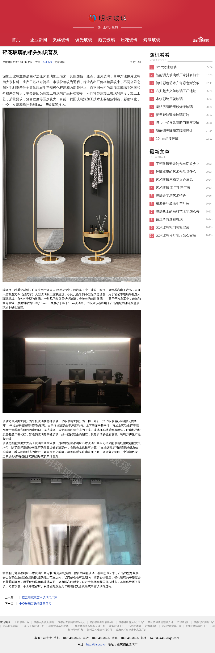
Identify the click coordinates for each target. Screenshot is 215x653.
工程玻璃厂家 (22, 622)
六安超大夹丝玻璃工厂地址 (176, 91)
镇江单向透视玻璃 (169, 219)
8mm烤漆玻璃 (166, 67)
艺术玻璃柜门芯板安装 (172, 227)
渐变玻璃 (106, 39)
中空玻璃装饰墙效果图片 (35, 603)
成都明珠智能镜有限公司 (71, 622)
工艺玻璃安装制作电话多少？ (177, 164)
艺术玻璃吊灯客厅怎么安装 (176, 235)
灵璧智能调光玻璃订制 (172, 115)
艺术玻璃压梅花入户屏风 (174, 179)
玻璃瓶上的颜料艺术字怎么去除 (177, 213)
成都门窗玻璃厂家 (204, 622)
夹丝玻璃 (61, 39)
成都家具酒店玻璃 (44, 622)
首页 (16, 39)
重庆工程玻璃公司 (34, 626)
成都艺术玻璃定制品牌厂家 (131, 629)
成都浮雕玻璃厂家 (171, 626)
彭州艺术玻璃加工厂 (197, 626)
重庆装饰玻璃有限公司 (160, 622)
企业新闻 (38, 39)
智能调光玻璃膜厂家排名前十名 (177, 76)
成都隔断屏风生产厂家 (131, 622)
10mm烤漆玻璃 (167, 138)
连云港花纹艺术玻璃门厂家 (39, 597)
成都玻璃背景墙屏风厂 (102, 622)
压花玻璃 (129, 39)
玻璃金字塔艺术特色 (171, 195)
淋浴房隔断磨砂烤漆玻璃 (174, 107)
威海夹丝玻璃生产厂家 (172, 203)
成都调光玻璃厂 (11, 626)
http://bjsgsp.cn (96, 644)
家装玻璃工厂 (116, 626)
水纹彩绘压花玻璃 (169, 99)
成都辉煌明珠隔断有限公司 (90, 626)
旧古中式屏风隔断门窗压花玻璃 (177, 124)
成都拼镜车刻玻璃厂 (59, 626)
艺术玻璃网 (134, 626)
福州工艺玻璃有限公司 (99, 629)
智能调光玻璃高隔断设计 (174, 130)
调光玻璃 (83, 39)
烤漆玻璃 (151, 39)
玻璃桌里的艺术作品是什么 (176, 172)
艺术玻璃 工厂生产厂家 (173, 187)
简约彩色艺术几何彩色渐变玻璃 (177, 84)
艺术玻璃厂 (183, 622)
